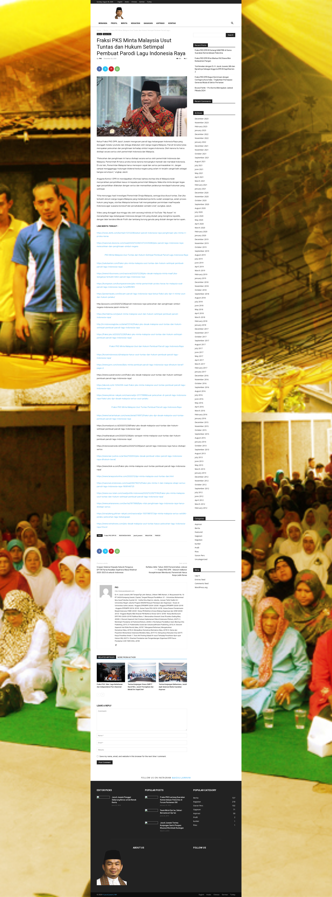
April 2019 (199, 266)
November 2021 (202, 150)
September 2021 (202, 157)
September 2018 (202, 294)
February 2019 (201, 274)
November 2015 (202, 426)
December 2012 (201, 477)
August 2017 (200, 344)
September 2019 (202, 251)
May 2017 (199, 356)
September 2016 (202, 387)
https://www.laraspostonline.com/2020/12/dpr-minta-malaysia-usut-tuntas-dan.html (135, 476)
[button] (232, 23)
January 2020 (200, 235)
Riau (197, 551)
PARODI (157, 535)
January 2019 (200, 278)
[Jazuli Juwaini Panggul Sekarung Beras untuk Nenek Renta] (103, 800)
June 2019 (199, 262)
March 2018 (200, 317)
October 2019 (200, 247)
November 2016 (202, 379)
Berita (124, 23)
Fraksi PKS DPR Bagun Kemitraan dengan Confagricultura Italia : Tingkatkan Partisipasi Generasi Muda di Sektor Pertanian (213, 80)
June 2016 (199, 399)
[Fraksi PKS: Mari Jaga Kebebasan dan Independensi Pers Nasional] (111, 672)
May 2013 (199, 465)
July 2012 (199, 492)
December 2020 (201, 192)
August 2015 (200, 438)
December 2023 (201, 118)
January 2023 (200, 130)
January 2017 (200, 371)
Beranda (103, 23)
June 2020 (199, 216)
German (142, 2)
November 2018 (202, 286)
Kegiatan (135, 23)
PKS (100, 58)
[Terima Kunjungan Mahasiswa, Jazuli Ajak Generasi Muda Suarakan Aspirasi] (173, 672)
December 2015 (201, 422)
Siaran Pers (106, 34)
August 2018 (200, 297)
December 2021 (201, 146)
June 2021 (199, 169)
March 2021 (200, 181)
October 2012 (200, 484)
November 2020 (202, 196)
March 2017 (200, 364)
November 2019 (202, 243)
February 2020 (201, 231)
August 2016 (200, 391)
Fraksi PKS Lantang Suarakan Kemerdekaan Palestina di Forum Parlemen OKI (172, 799)
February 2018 (201, 321)
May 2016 (199, 403)
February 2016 (201, 414)
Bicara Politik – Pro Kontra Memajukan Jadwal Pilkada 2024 (214, 89)
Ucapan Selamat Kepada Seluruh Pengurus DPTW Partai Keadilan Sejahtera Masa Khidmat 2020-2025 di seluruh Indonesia (117, 570)
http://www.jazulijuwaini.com (124, 591)
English (120, 2)
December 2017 (201, 329)
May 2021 (199, 173)
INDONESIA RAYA (125, 535)
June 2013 (199, 461)
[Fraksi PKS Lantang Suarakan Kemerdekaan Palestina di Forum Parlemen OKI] (151, 800)
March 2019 (200, 270)
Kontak (172, 23)
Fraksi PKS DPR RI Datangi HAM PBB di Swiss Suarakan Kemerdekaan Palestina (213, 51)
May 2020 (199, 220)
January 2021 (200, 188)
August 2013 (200, 453)
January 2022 (200, 142)
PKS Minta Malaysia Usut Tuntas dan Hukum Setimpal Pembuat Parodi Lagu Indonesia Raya (146, 255)
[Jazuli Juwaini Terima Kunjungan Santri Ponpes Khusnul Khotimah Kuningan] (151, 826)
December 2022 (201, 134)
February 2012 (201, 508)
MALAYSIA (148, 535)
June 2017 (199, 352)
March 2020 (200, 227)
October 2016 (200, 383)
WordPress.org (201, 587)
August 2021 (200, 161)
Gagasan (148, 23)
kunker (198, 544)
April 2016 (199, 406)
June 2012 (199, 496)
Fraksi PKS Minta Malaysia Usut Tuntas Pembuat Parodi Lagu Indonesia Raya (146, 407)
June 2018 (199, 305)
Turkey (149, 2)
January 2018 (200, 325)
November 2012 (202, 480)
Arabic (127, 2)
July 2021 (199, 165)
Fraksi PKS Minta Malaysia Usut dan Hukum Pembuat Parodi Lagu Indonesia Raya (146, 346)
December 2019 (201, 239)
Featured (199, 532)
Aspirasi (160, 23)
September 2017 (202, 340)
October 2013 (200, 445)
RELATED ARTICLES (106, 657)
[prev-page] (98, 694)
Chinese (134, 2)
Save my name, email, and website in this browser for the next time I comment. (132, 756)
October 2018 (200, 290)
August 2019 (200, 255)
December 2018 (201, 282)
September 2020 (202, 204)
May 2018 (199, 309)
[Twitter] (105, 68)
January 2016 (200, 418)
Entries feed (200, 579)
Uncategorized (201, 559)
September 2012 (202, 488)
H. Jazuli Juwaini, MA (109, 894)
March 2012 (200, 504)
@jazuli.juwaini (181, 777)
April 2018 (199, 313)
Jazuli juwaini (138, 535)
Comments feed (202, 583)
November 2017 (202, 333)
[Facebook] (99, 68)
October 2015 (200, 430)
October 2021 (200, 153)
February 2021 (201, 185)
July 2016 (199, 395)
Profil (114, 23)
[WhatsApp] (117, 68)
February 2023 (201, 126)
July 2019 (199, 259)
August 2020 (200, 208)
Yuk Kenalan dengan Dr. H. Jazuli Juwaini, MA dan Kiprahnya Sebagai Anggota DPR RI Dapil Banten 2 (215, 69)
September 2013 (202, 449)
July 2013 (199, 457)
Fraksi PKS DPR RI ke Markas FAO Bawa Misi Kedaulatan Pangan (213, 59)
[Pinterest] (111, 68)
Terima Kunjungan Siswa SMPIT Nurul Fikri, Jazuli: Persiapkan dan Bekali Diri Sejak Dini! (140, 686)
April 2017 (199, 360)
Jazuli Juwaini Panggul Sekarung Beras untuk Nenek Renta (124, 799)
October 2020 (200, 200)
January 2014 (200, 442)
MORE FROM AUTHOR (127, 657)
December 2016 (201, 375)
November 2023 (202, 122)
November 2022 (202, 138)
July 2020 (199, 212)
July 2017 (199, 348)
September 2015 (202, 434)
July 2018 (199, 301)
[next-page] (102, 694)
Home (99, 30)
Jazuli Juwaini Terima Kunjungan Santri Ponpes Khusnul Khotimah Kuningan (172, 825)
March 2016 (200, 410)
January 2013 (200, 473)
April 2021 (199, 177)
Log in (197, 575)
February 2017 (201, 368)
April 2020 (199, 224)
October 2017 (200, 336)
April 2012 (199, 500)
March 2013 (200, 469)
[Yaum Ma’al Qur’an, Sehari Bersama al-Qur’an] (151, 813)
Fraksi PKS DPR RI (110, 535)
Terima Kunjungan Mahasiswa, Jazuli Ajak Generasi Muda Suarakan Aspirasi (173, 686)
